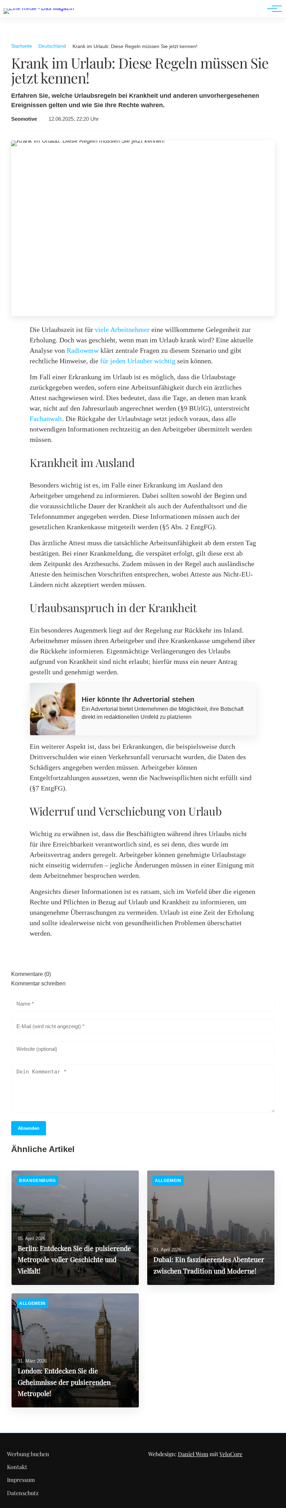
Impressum (21, 1479)
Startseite (21, 46)
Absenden (28, 1128)
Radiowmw (83, 350)
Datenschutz (23, 1493)
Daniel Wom (193, 1454)
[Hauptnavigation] (272, 9)
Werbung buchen (28, 1454)
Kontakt (17, 1466)
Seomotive (24, 119)
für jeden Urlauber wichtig (137, 361)
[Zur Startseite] (38, 8)
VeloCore (230, 1454)
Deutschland (52, 46)
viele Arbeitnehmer (122, 329)
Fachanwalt (46, 418)
